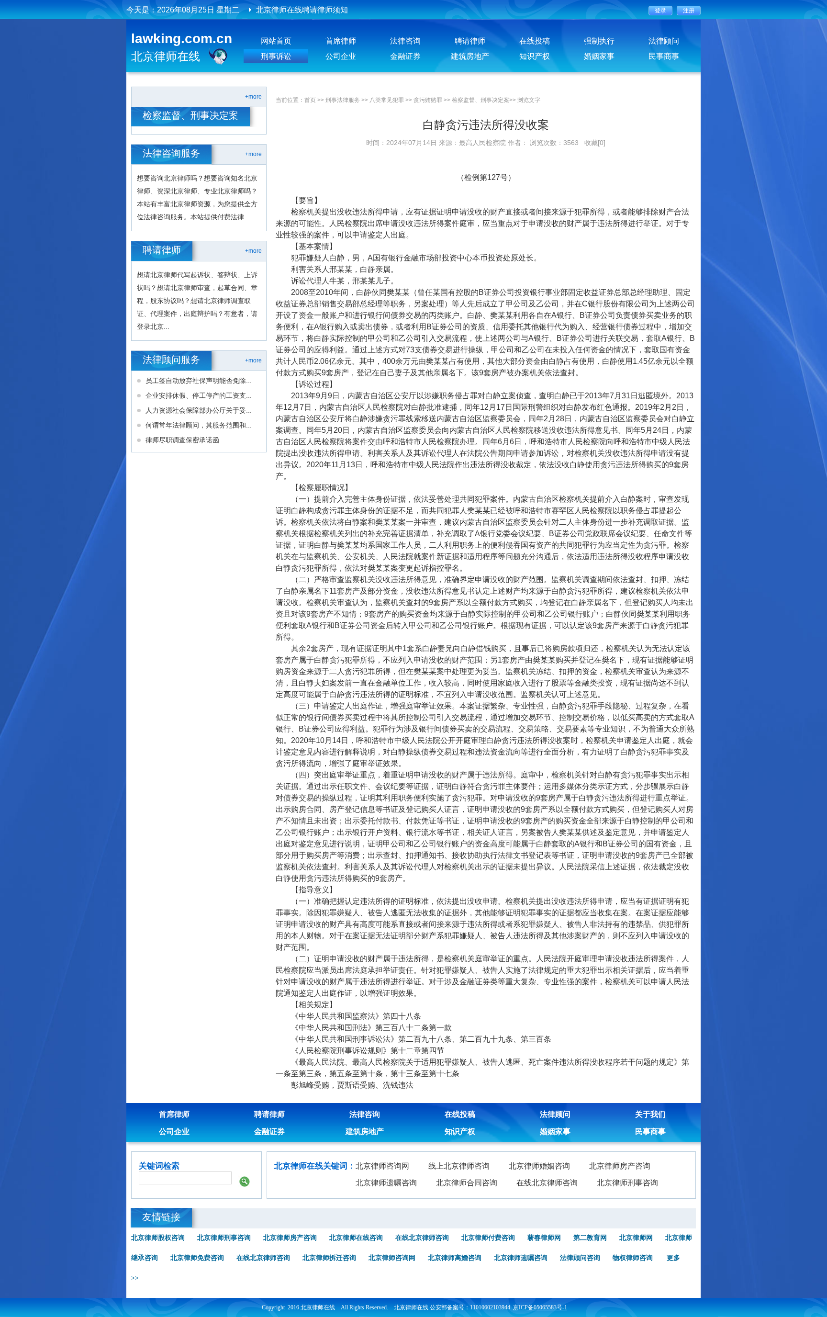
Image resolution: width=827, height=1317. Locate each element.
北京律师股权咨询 (158, 1237)
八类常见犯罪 (386, 100)
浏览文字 (528, 100)
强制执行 (599, 41)
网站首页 (276, 41)
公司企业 (340, 56)
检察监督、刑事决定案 (480, 100)
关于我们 (650, 1114)
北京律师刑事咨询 (627, 1183)
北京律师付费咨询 (488, 1237)
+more (253, 96)
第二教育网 (590, 1237)
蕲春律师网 (544, 1237)
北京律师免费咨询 (197, 1257)
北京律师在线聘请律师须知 (302, 10)
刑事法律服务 (342, 100)
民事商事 (663, 56)
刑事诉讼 (276, 56)
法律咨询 (405, 41)
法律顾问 (663, 41)
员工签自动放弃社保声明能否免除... (198, 380)
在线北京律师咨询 (547, 1183)
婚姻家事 (599, 56)
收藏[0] (594, 142)
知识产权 (534, 56)
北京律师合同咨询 (466, 1183)
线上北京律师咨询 (459, 1166)
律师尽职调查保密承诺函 (182, 440)
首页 (310, 100)
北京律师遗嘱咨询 (386, 1183)
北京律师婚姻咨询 (539, 1166)
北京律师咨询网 (382, 1166)
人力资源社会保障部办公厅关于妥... (198, 410)
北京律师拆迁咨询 (329, 1257)
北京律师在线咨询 (356, 1237)
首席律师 (340, 41)
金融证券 (405, 56)
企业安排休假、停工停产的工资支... (198, 395)
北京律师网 (636, 1237)
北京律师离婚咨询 (454, 1257)
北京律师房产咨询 (619, 1166)
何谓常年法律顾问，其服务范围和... (198, 425)
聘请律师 (470, 41)
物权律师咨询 (633, 1257)
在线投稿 (534, 41)
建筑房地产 (470, 56)
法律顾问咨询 (580, 1257)
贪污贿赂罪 (428, 100)
